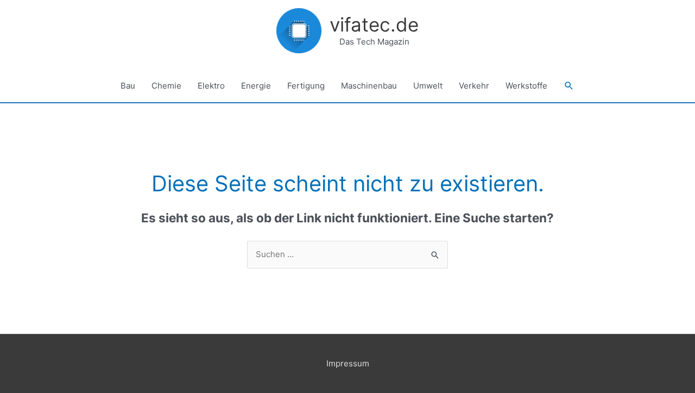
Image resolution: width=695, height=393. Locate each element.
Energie (256, 85)
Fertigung (306, 85)
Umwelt (428, 85)
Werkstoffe (526, 85)
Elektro (211, 85)
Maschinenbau (369, 85)
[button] (569, 85)
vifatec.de (374, 24)
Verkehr (474, 85)
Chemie (166, 85)
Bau (128, 85)
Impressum (347, 363)
